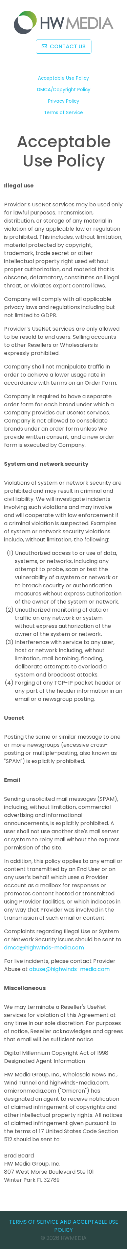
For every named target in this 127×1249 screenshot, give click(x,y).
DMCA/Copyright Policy (63, 89)
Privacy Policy (63, 101)
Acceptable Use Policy (63, 78)
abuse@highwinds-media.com (69, 969)
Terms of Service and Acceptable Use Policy (63, 1226)
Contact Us (67, 46)
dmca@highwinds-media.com (44, 947)
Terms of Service (63, 112)
